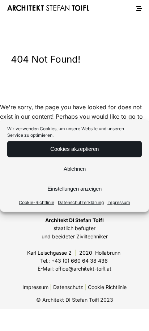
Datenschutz (68, 287)
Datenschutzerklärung (81, 202)
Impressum (118, 202)
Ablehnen (75, 169)
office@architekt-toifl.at (83, 269)
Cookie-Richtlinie (36, 202)
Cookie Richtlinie (107, 287)
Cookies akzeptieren (74, 149)
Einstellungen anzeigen (74, 189)
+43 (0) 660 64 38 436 (79, 261)
